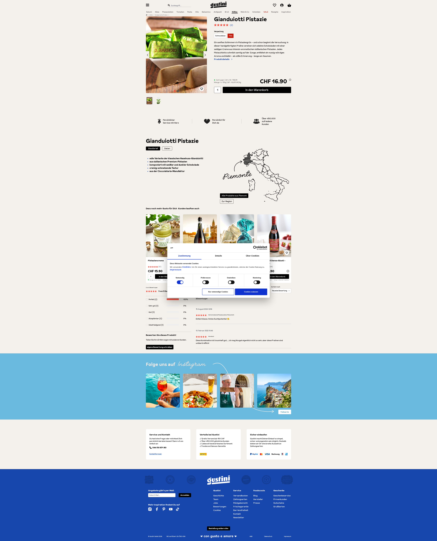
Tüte (230, 36)
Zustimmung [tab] (184, 256)
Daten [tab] (167, 148)
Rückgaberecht (240, 502)
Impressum (175, 270)
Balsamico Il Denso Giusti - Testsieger (272, 262)
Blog (255, 495)
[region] (176, 60)
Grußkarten (279, 506)
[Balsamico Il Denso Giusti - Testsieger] (274, 235)
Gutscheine (278, 502)
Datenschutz (268, 536)
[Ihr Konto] (281, 5)
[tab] (153, 148)
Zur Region (227, 201)
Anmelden (184, 495)
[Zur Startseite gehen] (218, 5)
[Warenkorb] (289, 5)
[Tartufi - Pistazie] (237, 235)
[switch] (205, 282)
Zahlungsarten (240, 499)
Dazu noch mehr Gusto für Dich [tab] (161, 208)
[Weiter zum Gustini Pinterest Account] (164, 509)
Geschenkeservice (282, 495)
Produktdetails (221, 59)
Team (215, 499)
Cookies (186, 267)
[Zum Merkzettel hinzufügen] (201, 88)
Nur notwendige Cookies (218, 292)
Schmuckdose (220, 36)
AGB (251, 536)
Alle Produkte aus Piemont (234, 195)
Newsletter (238, 517)
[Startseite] (146, 14)
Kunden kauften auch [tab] (188, 208)
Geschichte (218, 495)
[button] (149, 100)
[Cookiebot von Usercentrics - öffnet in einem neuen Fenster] (257, 248)
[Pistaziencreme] (163, 235)
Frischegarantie (240, 506)
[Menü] (147, 5)
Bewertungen (219, 506)
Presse (256, 502)
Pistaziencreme (156, 260)
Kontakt (237, 513)
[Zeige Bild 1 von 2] (175, 91)
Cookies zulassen (251, 292)
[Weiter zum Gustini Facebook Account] (157, 509)
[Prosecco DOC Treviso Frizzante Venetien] (200, 235)
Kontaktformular (155, 454)
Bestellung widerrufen (218, 528)
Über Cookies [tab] (252, 256)
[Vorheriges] (147, 54)
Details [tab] (218, 256)
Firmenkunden (280, 499)
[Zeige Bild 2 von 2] (178, 91)
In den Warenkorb (256, 90)
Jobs (215, 502)
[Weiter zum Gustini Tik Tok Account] (177, 509)
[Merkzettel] (274, 5)
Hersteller (258, 499)
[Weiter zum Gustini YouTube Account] (171, 509)
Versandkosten (240, 495)
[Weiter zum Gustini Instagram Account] (150, 509)
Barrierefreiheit (240, 510)
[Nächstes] (205, 54)
